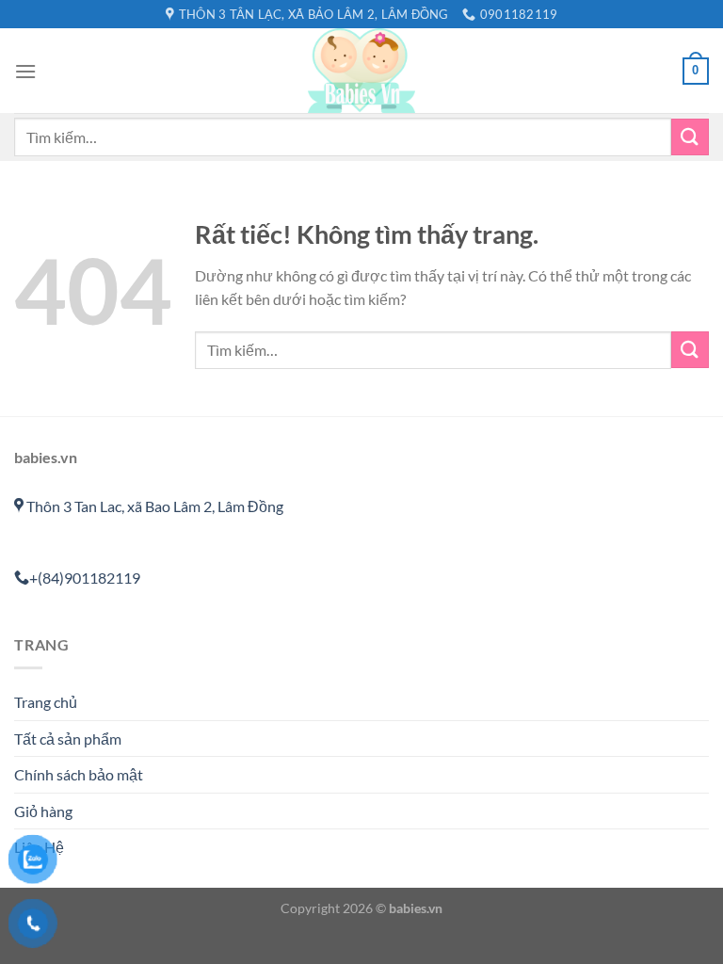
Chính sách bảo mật (78, 774)
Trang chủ (45, 702)
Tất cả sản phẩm (67, 738)
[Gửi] (690, 137)
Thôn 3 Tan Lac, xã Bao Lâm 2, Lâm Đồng (153, 506)
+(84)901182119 (84, 577)
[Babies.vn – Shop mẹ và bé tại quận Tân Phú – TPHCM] (361, 70)
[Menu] (25, 71)
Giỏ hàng (43, 811)
